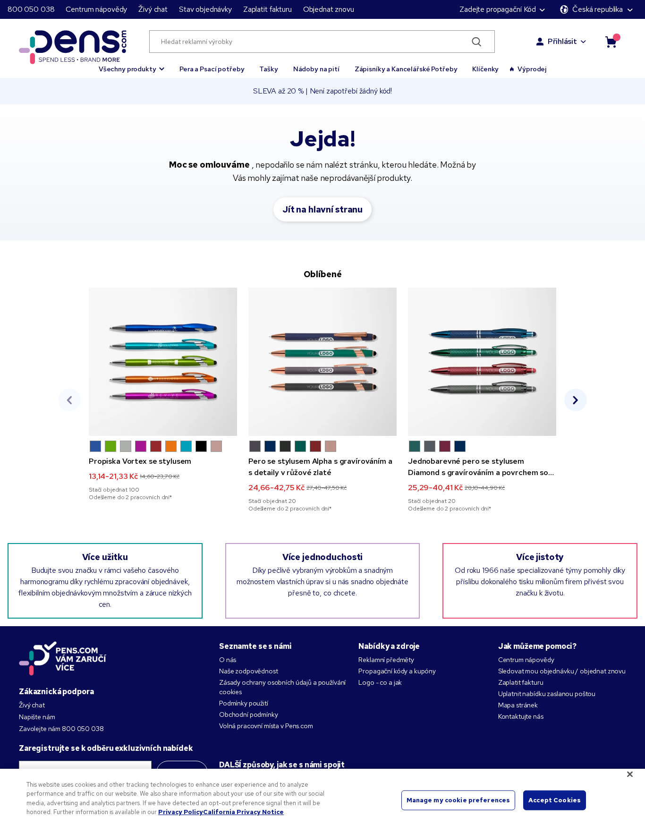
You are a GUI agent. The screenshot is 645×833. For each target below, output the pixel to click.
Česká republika (597, 9)
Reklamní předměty (386, 659)
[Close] (630, 774)
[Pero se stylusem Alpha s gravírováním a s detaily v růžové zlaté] (322, 362)
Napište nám (37, 717)
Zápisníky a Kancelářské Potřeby (406, 69)
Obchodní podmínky (248, 714)
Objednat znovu (328, 9)
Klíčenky (485, 69)
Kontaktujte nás (520, 716)
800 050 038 (31, 9)
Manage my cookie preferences (458, 800)
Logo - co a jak (380, 682)
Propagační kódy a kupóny (397, 671)
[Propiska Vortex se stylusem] (163, 362)
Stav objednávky (205, 9)
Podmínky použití (243, 703)
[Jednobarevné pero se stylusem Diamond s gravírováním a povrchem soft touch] (482, 362)
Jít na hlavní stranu (322, 209)
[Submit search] (477, 41)
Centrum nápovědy (96, 9)
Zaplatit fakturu (267, 9)
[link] (163, 394)
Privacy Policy (180, 812)
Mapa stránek (518, 705)
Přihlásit (562, 41)
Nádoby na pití (316, 69)
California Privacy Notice (243, 812)
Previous (69, 400)
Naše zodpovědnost (248, 671)
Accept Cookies (554, 800)
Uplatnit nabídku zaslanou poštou (547, 693)
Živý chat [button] (153, 9)
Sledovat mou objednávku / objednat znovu (562, 671)
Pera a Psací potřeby (211, 69)
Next (575, 400)
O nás (227, 659)
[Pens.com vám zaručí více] (63, 658)
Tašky (268, 69)
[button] (131, 64)
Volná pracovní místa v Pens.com (266, 726)
